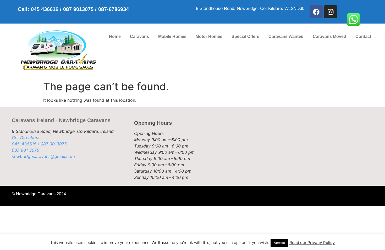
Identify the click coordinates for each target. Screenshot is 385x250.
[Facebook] (316, 11)
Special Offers (245, 36)
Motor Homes (209, 36)
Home (115, 36)
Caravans (139, 36)
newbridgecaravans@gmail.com (43, 156)
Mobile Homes (172, 36)
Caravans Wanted (286, 36)
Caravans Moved (329, 36)
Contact (363, 36)
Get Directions (26, 137)
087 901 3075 (25, 150)
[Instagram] (330, 11)
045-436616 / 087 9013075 (39, 143)
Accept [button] (279, 243)
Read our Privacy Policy (312, 242)
